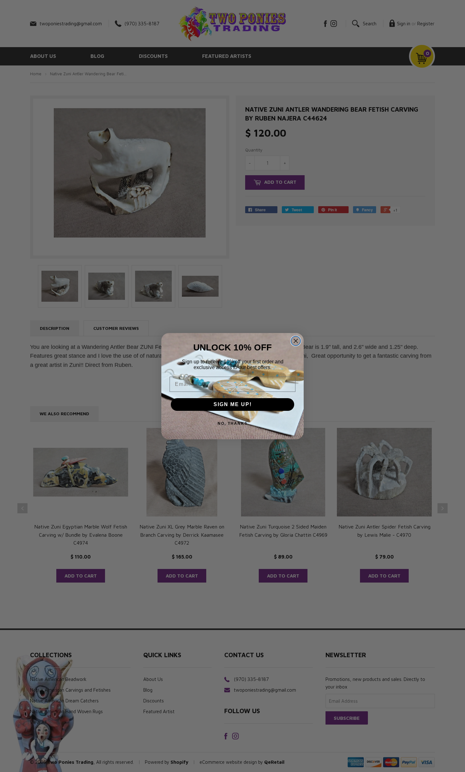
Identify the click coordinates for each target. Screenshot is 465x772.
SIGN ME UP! (233, 404)
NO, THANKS (233, 423)
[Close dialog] (296, 341)
